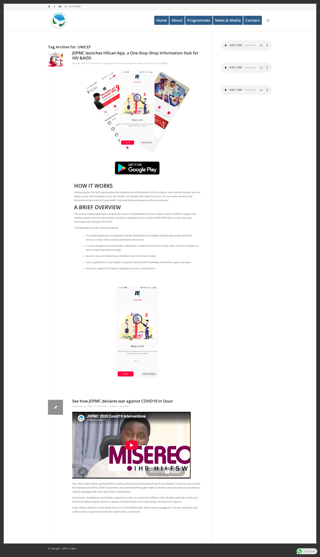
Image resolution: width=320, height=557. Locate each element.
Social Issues (150, 63)
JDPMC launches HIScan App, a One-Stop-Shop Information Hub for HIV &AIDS (135, 55)
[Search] (268, 20)
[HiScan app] (55, 59)
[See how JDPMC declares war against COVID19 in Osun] (55, 407)
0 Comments (94, 63)
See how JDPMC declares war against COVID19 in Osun (122, 401)
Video (114, 406)
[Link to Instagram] (66, 6)
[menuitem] (161, 20)
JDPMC (164, 63)
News (140, 63)
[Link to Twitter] (49, 6)
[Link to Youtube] (60, 6)
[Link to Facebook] (54, 6)
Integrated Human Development (121, 63)
